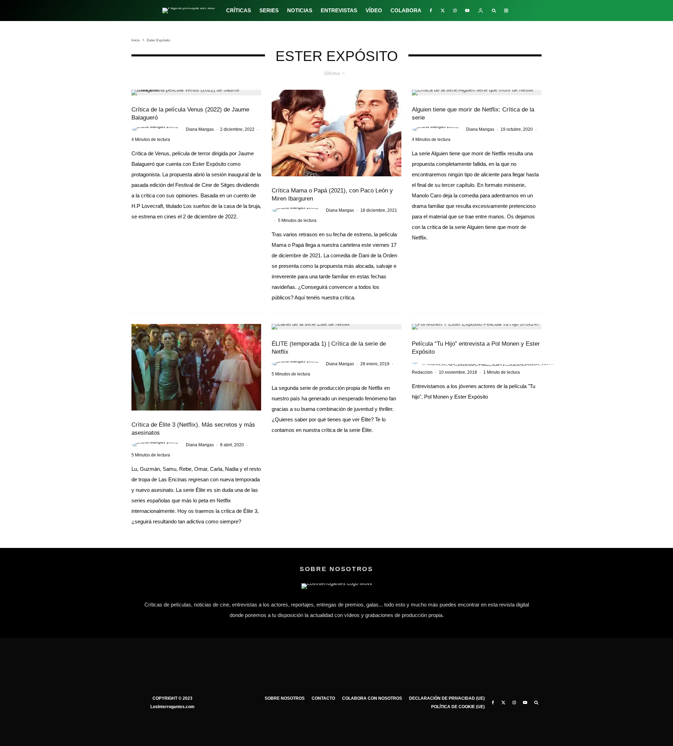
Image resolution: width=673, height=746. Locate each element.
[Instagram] (455, 10)
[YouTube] (467, 10)
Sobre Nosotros (285, 698)
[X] (442, 10)
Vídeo (374, 10)
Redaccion (422, 372)
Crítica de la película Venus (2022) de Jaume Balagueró (190, 113)
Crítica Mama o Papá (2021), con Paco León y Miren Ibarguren (332, 194)
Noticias (299, 10)
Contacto (323, 698)
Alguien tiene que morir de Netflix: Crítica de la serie (473, 113)
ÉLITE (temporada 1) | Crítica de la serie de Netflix (329, 347)
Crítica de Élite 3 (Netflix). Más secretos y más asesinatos (193, 428)
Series (269, 10)
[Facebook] (431, 10)
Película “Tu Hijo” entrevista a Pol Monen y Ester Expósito (476, 347)
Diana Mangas (200, 129)
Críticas (238, 10)
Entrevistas (339, 10)
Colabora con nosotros (372, 698)
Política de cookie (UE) (458, 706)
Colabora (405, 10)
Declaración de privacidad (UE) (447, 698)
